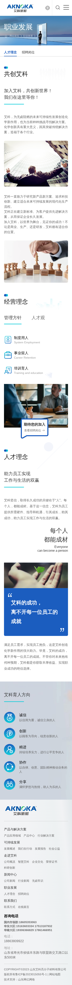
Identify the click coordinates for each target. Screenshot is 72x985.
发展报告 (40, 848)
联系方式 (9, 906)
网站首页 (14, 35)
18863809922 (14, 941)
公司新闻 (9, 880)
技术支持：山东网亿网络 (19, 979)
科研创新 (9, 867)
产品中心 (29, 835)
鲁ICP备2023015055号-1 (31, 974)
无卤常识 (37, 880)
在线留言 (23, 906)
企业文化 (37, 861)
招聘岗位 (28, 52)
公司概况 (9, 861)
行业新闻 (23, 880)
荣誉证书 (51, 861)
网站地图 (54, 974)
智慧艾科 (23, 861)
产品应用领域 (12, 835)
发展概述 (9, 848)
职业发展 (28, 35)
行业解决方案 (46, 835)
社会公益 (54, 848)
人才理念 (41, 35)
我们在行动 (25, 848)
